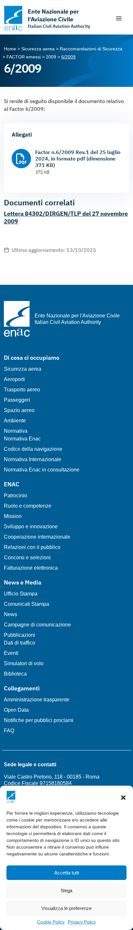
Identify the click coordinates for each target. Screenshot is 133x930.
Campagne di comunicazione (37, 624)
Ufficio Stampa (20, 593)
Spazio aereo (19, 410)
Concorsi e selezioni (27, 557)
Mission (13, 516)
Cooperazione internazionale (37, 537)
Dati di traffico (19, 643)
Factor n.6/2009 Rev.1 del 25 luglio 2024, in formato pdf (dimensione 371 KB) (77, 158)
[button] (123, 797)
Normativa (15, 431)
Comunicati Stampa (26, 604)
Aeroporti (14, 379)
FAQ (9, 730)
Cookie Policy (51, 922)
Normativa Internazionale (32, 459)
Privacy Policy (82, 922)
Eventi (11, 653)
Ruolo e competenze (27, 506)
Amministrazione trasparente (36, 699)
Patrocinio (15, 495)
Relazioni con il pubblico (32, 547)
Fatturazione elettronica (31, 568)
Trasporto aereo (22, 389)
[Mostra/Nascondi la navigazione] (119, 18)
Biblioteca (15, 674)
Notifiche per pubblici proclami (38, 720)
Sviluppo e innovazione (31, 526)
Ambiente (15, 420)
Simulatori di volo (24, 663)
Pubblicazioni (19, 635)
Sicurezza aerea (22, 369)
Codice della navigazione (33, 449)
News (10, 614)
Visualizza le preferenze (66, 908)
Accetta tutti (66, 872)
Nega (66, 890)
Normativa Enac (22, 438)
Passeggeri (17, 400)
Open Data (16, 710)
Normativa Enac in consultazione (41, 469)
